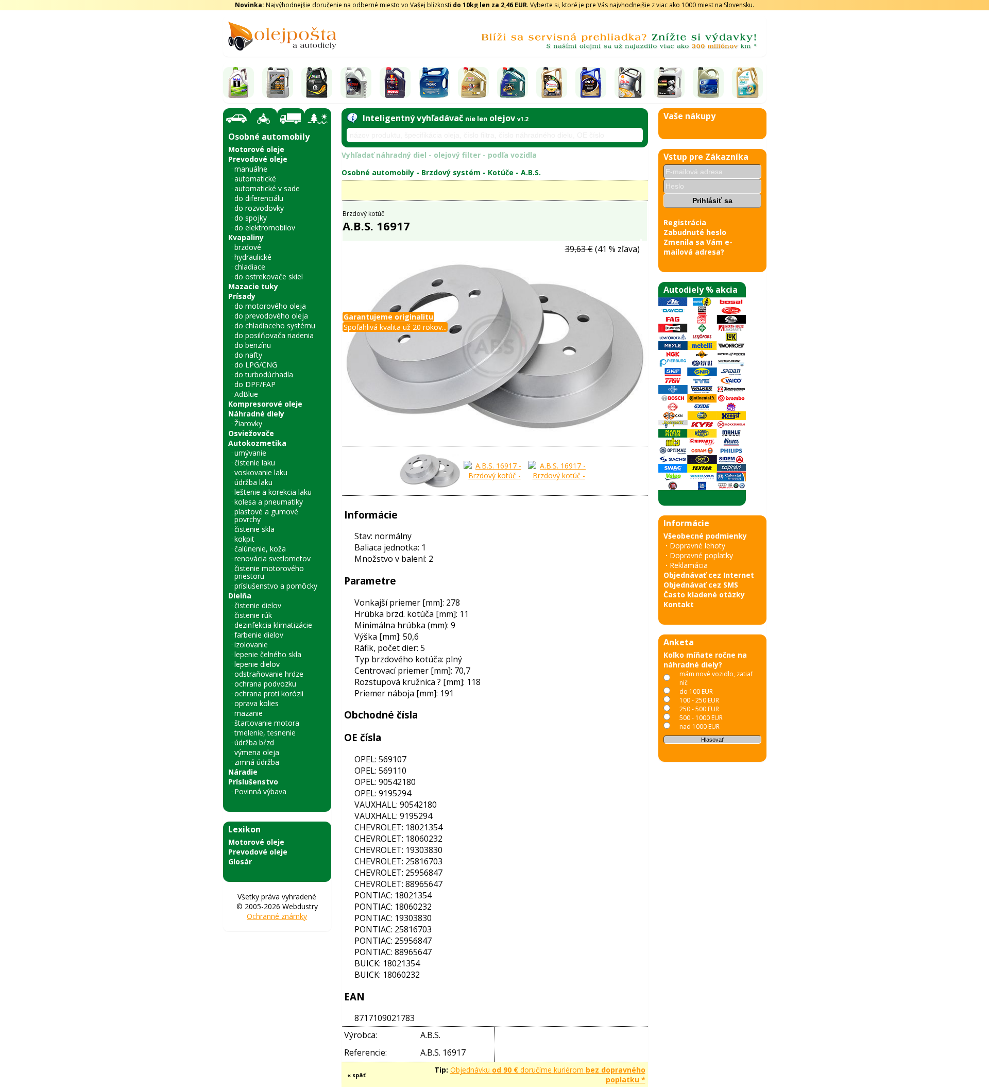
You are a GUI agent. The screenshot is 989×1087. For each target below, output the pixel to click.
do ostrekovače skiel (268, 276)
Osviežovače (251, 433)
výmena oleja (256, 752)
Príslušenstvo (253, 782)
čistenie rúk (253, 615)
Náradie (243, 772)
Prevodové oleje (257, 159)
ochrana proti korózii (268, 693)
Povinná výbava (260, 791)
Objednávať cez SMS (700, 585)
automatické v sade (267, 188)
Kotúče (501, 172)
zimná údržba (256, 762)
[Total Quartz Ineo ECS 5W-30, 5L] (551, 82)
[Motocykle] (263, 118)
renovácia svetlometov (272, 558)
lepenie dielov (257, 664)
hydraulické (252, 257)
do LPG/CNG (255, 365)
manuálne (250, 169)
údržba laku (253, 482)
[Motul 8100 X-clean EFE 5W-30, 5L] (395, 82)
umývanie (250, 453)
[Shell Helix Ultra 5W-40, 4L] (630, 82)
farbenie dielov (258, 635)
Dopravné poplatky (701, 555)
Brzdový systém (451, 172)
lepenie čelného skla (267, 654)
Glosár (240, 861)
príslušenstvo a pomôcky (275, 586)
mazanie (248, 713)
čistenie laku (254, 462)
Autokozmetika (257, 443)
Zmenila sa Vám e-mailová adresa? (697, 247)
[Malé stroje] (317, 118)
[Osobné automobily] (236, 118)
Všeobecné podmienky (705, 536)
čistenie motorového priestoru (269, 572)
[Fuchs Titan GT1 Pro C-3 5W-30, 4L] (355, 82)
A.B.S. (531, 172)
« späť (356, 1075)
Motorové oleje (256, 149)
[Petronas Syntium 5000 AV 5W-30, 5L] (747, 82)
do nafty (248, 355)
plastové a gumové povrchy (266, 515)
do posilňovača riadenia (274, 335)
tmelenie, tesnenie (265, 733)
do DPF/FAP (255, 384)
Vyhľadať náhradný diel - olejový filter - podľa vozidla (439, 155)
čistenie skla (254, 529)
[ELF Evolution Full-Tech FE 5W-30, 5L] (590, 82)
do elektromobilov (264, 227)
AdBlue (246, 394)
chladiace (249, 267)
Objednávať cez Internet (708, 575)
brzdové (247, 247)
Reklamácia (689, 565)
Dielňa (239, 595)
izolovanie (251, 644)
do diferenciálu (258, 198)
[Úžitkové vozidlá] (290, 118)
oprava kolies (256, 703)
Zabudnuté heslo (694, 232)
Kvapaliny (246, 237)
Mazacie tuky (253, 286)
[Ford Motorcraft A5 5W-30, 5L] (669, 82)
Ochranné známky (277, 916)
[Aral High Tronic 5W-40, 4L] (434, 82)
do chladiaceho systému (274, 325)
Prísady (241, 296)
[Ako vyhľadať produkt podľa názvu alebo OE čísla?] (352, 118)
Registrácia (684, 222)
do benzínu (252, 345)
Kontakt (678, 604)
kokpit (244, 539)
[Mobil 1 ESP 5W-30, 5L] (238, 82)
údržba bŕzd (254, 742)
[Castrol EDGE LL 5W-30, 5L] (473, 82)
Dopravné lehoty (697, 545)
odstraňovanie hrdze (268, 674)
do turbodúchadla (263, 374)
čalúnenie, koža (260, 549)
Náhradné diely (256, 414)
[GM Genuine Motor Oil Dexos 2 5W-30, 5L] (708, 82)
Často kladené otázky (704, 594)
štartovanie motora (266, 723)
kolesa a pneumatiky (268, 502)
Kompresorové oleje (265, 404)
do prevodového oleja (271, 316)
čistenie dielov (257, 605)
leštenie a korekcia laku (273, 492)
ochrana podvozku (265, 684)
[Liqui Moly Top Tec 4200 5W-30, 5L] (277, 82)
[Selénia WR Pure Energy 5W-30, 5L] (316, 82)
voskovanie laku (260, 472)
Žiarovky (248, 423)
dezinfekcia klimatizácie (273, 625)
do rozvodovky (259, 208)
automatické (255, 178)
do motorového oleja (270, 306)
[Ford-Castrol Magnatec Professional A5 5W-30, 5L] (512, 82)
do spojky (250, 218)
